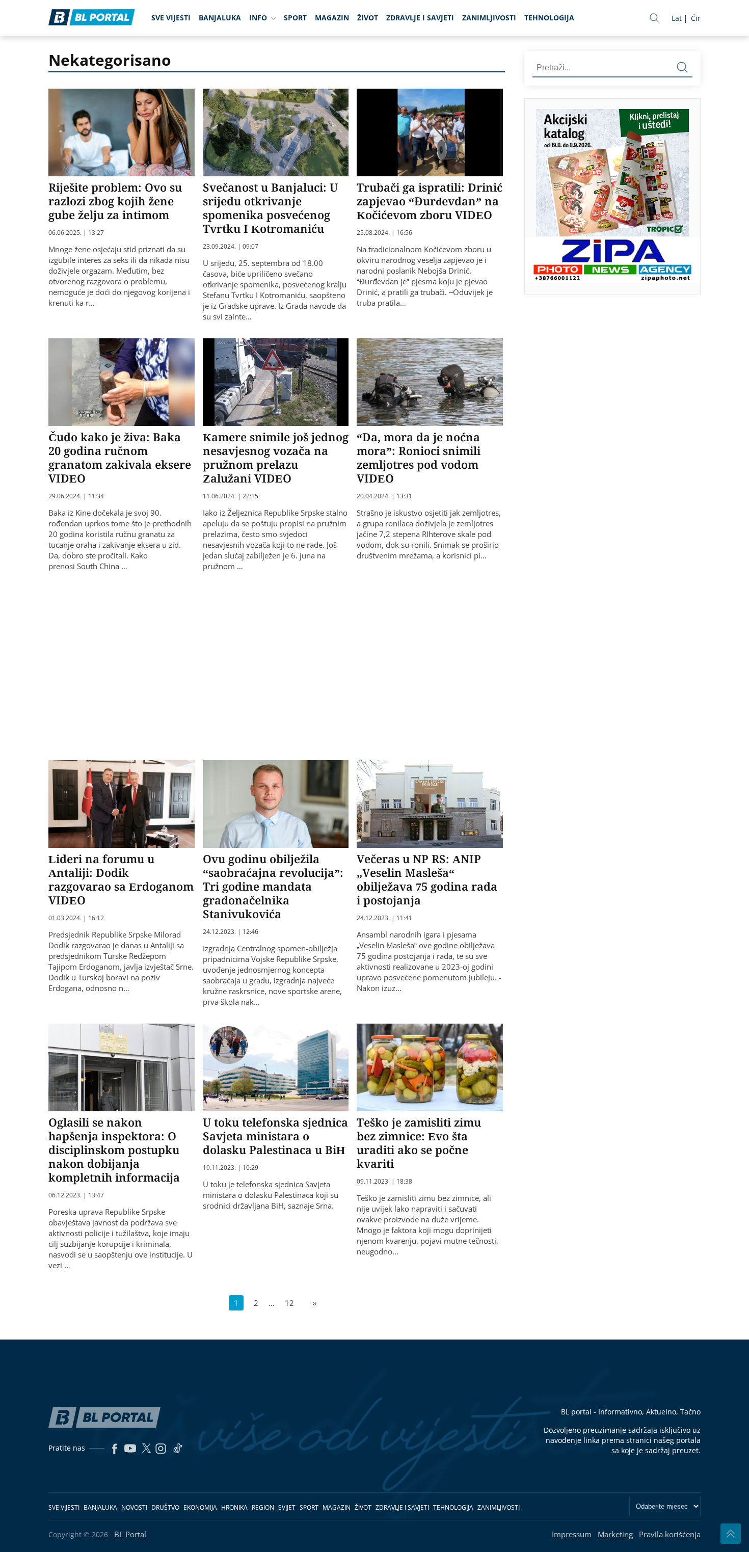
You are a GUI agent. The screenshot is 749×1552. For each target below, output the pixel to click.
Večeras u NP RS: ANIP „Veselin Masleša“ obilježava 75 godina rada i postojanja (427, 879)
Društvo (165, 1507)
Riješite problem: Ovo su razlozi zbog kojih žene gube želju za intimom (115, 200)
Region (263, 1507)
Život (367, 17)
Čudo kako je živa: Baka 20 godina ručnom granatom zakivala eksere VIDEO (119, 457)
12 (289, 1303)
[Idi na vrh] (730, 1533)
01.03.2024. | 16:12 (76, 918)
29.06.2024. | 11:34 (76, 496)
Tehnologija (549, 17)
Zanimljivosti (489, 17)
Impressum (572, 1534)
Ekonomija (200, 1507)
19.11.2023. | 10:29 (230, 1168)
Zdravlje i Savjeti (420, 17)
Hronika (234, 1507)
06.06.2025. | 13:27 (76, 233)
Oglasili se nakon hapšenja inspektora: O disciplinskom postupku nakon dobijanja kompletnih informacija (114, 1149)
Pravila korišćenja (670, 1534)
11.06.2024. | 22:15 (230, 496)
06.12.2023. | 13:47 (76, 1195)
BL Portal (130, 1534)
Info (258, 17)
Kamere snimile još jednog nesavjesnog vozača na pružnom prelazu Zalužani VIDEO (276, 457)
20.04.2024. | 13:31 (384, 496)
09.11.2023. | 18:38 (384, 1182)
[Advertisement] (295, 664)
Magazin (332, 17)
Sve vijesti (171, 17)
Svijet (287, 1507)
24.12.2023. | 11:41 (384, 918)
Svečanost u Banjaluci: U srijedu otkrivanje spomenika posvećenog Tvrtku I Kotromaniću (270, 207)
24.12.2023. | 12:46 (230, 932)
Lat (677, 18)
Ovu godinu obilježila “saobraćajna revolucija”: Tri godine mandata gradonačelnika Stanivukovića (273, 886)
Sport (295, 17)
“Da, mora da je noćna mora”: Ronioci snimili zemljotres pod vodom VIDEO (418, 457)
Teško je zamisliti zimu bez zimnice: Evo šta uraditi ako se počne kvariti (419, 1142)
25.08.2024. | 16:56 (384, 233)
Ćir (696, 18)
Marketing (615, 1534)
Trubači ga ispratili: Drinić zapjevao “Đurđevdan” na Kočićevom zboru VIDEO (429, 200)
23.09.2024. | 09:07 (230, 247)
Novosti (134, 1507)
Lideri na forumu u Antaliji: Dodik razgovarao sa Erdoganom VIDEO (121, 879)
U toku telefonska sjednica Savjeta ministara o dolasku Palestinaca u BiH (275, 1135)
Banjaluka (220, 17)
